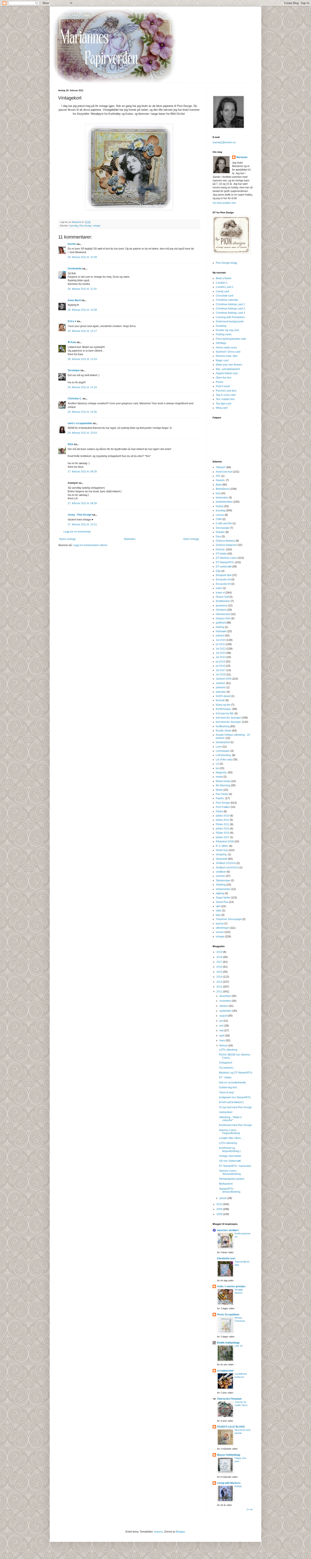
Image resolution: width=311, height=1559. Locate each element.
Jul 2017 (221, 670)
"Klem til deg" (226, 1092)
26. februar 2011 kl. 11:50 (82, 288)
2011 (219, 991)
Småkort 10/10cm (226, 863)
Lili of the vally (224, 759)
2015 (219, 971)
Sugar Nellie (223, 897)
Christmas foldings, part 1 (230, 304)
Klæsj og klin (223, 704)
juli (221, 1020)
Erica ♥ (72, 321)
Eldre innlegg (191, 539)
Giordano (221, 609)
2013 (219, 981)
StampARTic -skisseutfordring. (230, 1190)
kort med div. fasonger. (228, 721)
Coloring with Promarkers (230, 317)
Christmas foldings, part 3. (231, 312)
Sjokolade (221, 858)
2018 (219, 957)
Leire (219, 746)
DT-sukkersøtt (223, 566)
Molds (219, 789)
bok (218, 493)
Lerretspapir (223, 750)
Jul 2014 (221, 657)
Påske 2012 (223, 824)
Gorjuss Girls (223, 618)
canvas (220, 514)
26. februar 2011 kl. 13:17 (82, 331)
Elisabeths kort (226, 1258)
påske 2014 (222, 828)
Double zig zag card (227, 330)
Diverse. (220, 549)
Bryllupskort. (226, 1183)
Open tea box (223, 377)
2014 (219, 976)
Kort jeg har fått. (225, 713)
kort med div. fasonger (228, 717)
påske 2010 (222, 815)
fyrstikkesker (223, 601)
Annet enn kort (224, 471)
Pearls (219, 382)
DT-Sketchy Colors (226, 557)
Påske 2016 (223, 832)
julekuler (221, 687)
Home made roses (226, 347)
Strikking (221, 884)
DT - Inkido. (225, 1077)
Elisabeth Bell (224, 575)
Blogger (180, 1531)
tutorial (220, 923)
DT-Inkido (221, 553)
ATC (218, 476)
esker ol (220, 592)
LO (217, 763)
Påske (219, 811)
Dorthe (72, 244)
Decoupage (222, 527)
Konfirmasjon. (224, 709)
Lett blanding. (223, 755)
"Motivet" (221, 467)
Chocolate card (224, 295)
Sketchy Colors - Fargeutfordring (229, 1132)
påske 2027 (222, 837)
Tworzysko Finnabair (229, 1398)
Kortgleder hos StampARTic (235, 1097)
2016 (219, 966)
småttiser (221, 871)
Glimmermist (223, 614)
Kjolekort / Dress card (228, 351)
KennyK (220, 700)
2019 (219, 952)
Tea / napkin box (225, 399)
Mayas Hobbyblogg (228, 1454)
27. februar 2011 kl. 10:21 (82, 524)
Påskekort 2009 (225, 841)
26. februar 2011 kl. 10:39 (82, 257)
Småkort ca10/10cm (227, 867)
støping (220, 893)
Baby (219, 484)
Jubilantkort (225, 1112)
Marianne (242, 157)
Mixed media (223, 781)
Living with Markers (229, 1483)
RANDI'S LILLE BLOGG (231, 1426)
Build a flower (223, 278)
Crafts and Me (224, 523)
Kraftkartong (223, 726)
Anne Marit (74, 300)
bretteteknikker (224, 501)
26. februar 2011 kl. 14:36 (82, 411)
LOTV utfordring (228, 1143)
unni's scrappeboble (80, 423)
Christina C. (75, 398)
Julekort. (221, 683)
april (222, 1035)
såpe (219, 910)
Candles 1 (222, 282)
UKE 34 (238, 1346)
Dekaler (220, 532)
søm (218, 906)
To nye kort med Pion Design (235, 1107)
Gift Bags (221, 343)
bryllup (220, 506)
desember (225, 996)
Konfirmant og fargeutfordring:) (230, 1149)
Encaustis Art (223, 583)
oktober (224, 1005)
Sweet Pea (222, 902)
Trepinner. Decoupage (229, 919)
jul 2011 (220, 644)
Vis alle (249, 1509)
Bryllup (238, 1486)
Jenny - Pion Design (80, 514)
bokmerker (222, 497)
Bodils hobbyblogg (228, 1342)
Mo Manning (223, 785)
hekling (220, 627)
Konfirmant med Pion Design (235, 1125)
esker (219, 588)
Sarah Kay (222, 850)
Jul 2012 (221, 648)
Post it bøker (223, 807)
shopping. (221, 854)
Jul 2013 (221, 652)
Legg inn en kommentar (77, 531)
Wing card (221, 407)
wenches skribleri (227, 1230)
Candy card (222, 291)
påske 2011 (222, 819)
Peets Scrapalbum (228, 1314)
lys (217, 768)
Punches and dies (226, 390)
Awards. (220, 480)
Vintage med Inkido (230, 1156)
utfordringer (222, 927)
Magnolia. (221, 772)
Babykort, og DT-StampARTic (235, 1072)
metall (219, 776)
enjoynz (158, 1531)
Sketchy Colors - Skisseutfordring (230, 1172)
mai (221, 1030)
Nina (70, 444)
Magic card (222, 360)
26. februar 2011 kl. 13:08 (82, 309)
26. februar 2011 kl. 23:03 (82, 432)
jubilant (220, 635)
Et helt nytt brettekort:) (231, 1102)
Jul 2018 (221, 674)
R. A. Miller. (222, 845)
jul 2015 (220, 661)
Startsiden (129, 539)
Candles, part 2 (224, 287)
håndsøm (221, 631)
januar (223, 1198)
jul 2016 (220, 665)
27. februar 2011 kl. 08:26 (82, 471)
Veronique (74, 370)
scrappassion (225, 1370)
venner (220, 932)
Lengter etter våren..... (231, 1138)
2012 (219, 986)
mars (222, 1040)
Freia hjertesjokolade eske (231, 338)
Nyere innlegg (67, 539)
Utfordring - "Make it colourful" (230, 1119)
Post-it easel (223, 386)
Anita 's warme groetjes (231, 1286)
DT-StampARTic (225, 562)
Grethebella (75, 268)
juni (221, 1025)
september (225, 1010)
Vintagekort (225, 1062)
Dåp (218, 571)
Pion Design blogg (226, 262)
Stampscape (223, 880)
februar (223, 1045)
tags (218, 914)
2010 (219, 1204)
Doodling (221, 325)
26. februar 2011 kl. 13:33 (82, 359)
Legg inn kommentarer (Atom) (90, 545)
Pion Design (85, 225)
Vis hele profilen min (224, 202)
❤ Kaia (72, 342)
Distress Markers (225, 540)
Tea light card (223, 403)
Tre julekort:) (226, 1067)
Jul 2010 (221, 640)
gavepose (221, 605)
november (225, 1000)
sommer (220, 876)
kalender (221, 691)
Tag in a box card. (226, 394)
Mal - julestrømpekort (228, 369)
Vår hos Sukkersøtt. (230, 1160)
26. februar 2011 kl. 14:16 (82, 387)
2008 (219, 1214)
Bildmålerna (223, 488)
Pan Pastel (222, 794)
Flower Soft (222, 596)
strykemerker (223, 889)
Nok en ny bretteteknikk (232, 1082)
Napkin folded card (227, 373)
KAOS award (223, 696)
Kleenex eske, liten (227, 356)
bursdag (74, 225)
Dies (218, 536)
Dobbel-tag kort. (228, 1087)
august (223, 1015)
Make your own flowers (229, 364)
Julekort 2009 (223, 678)
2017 (219, 961)
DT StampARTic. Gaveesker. (235, 1165)
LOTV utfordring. (228, 1049)
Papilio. (220, 798)
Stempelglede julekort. (232, 1178)
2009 (219, 1209)
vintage (96, 225)
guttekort (221, 622)
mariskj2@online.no (224, 142)
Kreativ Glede (223, 730)
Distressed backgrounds (230, 321)
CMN (219, 519)
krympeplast (223, 742)
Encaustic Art (223, 579)
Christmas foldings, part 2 (230, 308)
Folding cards (223, 334)
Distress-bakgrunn (226, 545)
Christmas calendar (227, 299)
